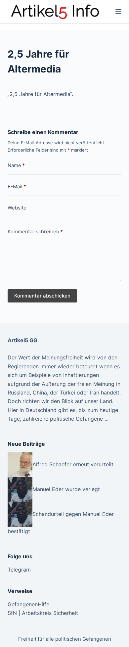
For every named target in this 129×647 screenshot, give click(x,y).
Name (16, 165)
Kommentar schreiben (35, 231)
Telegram (19, 569)
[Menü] (118, 12)
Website (17, 208)
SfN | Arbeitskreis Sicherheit (43, 613)
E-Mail (17, 186)
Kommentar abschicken (42, 296)
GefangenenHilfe (28, 604)
